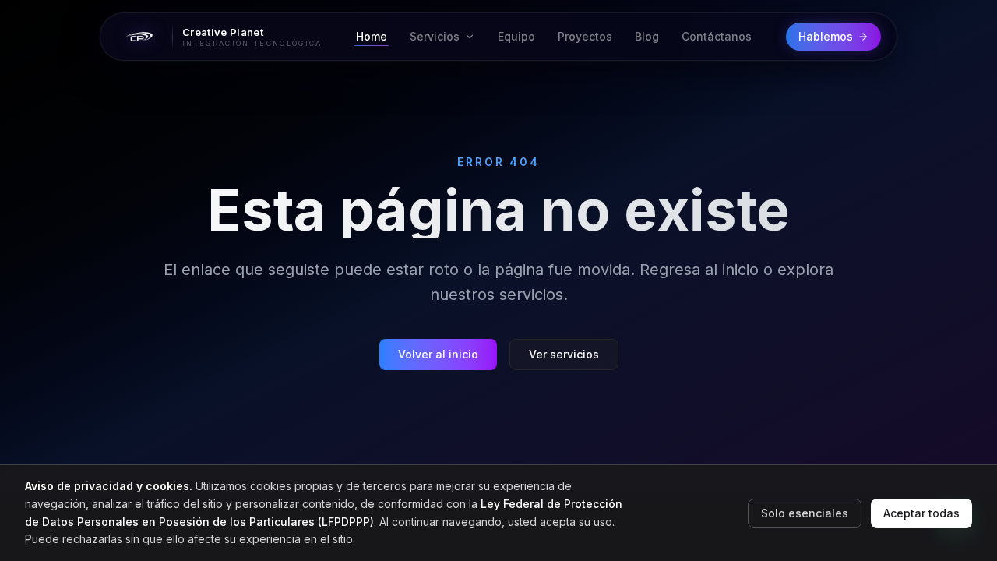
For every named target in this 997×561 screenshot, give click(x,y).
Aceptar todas (921, 513)
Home (371, 36)
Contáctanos (717, 36)
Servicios (435, 36)
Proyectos (585, 36)
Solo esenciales (804, 513)
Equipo (516, 36)
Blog (647, 36)
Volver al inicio (438, 354)
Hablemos (825, 36)
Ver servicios (564, 354)
